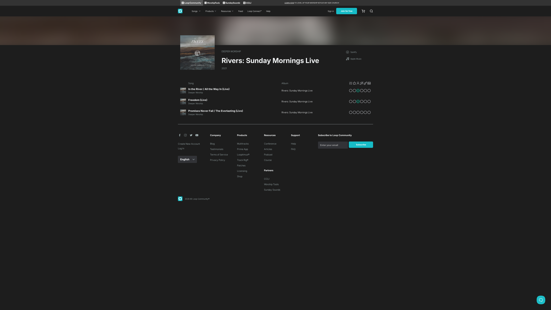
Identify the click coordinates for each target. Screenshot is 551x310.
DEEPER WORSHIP (231, 51)
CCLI (266, 178)
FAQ (293, 149)
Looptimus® (243, 154)
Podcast (268, 154)
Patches (241, 165)
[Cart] (363, 11)
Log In (181, 148)
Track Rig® (242, 160)
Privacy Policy (217, 160)
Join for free (346, 11)
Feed (240, 11)
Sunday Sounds (272, 189)
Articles (268, 149)
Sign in (331, 11)
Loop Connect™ (255, 11)
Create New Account (189, 143)
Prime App (242, 149)
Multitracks (243, 143)
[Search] (371, 11)
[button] (360, 83)
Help (268, 11)
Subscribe (361, 144)
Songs (194, 11)
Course (268, 160)
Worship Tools (271, 184)
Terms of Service (219, 154)
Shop (239, 176)
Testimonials (216, 149)
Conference (270, 143)
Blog (212, 143)
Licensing (242, 170)
